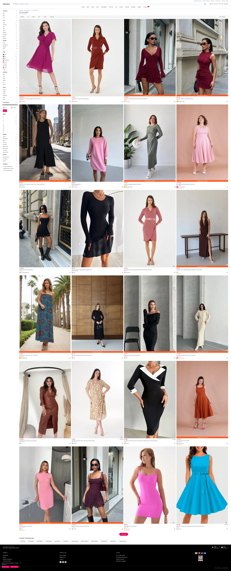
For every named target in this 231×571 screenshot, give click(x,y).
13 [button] (174, 522)
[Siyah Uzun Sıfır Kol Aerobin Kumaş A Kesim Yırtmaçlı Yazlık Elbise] (45, 143)
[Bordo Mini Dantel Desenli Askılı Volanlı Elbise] (97, 485)
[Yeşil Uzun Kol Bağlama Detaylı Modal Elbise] (150, 143)
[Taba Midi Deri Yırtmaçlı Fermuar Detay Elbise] (45, 399)
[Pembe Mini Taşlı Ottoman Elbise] (45, 485)
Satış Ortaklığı (63, 555)
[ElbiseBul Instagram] (66, 562)
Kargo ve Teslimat (120, 559)
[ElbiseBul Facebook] (60, 562)
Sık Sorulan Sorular (120, 555)
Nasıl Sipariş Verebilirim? (121, 557)
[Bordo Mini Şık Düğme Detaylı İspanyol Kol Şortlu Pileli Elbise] (150, 57)
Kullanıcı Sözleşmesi (7, 559)
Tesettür (111, 7)
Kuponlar (146, 7)
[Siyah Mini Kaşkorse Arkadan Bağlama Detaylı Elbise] (97, 228)
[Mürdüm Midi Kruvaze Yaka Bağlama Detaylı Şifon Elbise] (45, 57)
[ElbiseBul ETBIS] (200, 558)
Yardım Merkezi (217, 0)
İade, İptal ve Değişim (121, 561)
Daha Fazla (123, 534)
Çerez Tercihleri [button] (218, 568)
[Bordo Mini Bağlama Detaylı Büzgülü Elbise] (202, 57)
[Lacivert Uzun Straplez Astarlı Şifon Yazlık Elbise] (45, 314)
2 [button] (227, 93)
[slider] (2, 104)
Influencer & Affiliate (205, 0)
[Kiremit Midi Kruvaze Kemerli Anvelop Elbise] (97, 57)
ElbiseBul (21, 10)
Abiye (88, 7)
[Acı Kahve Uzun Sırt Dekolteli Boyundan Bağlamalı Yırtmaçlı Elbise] (202, 228)
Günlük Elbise (27, 10)
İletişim (4, 557)
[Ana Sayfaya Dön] (6, 4)
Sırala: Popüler (222, 16)
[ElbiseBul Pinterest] (63, 562)
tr (227, 0)
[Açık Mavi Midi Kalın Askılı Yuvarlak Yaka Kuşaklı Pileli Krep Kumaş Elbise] (202, 485)
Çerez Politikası (225, 568)
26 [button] (227, 179)
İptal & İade (223, 0)
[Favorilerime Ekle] (70, 102)
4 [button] (122, 437)
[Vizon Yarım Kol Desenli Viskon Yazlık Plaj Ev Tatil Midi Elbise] (97, 399)
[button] (205, 4)
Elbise (83, 7)
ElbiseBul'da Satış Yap (198, 0)
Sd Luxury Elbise (34, 10)
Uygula (5, 110)
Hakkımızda (212, 0)
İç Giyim (121, 7)
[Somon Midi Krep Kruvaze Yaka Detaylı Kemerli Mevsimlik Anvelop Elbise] (150, 228)
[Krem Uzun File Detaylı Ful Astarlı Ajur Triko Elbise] (202, 314)
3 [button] (122, 180)
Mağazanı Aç (62, 557)
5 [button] (227, 264)
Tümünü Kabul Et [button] (14, 566)
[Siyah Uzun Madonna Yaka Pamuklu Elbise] (150, 314)
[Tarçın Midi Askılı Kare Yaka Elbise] (202, 399)
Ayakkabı (133, 7)
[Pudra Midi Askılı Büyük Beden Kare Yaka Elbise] (202, 143)
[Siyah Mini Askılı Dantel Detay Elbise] (45, 228)
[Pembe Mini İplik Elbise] (97, 143)
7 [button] (122, 350)
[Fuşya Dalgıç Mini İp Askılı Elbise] (150, 485)
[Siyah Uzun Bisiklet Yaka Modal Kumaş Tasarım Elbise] (97, 314)
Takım (92, 7)
